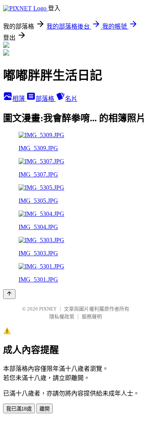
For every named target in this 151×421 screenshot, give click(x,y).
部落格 (46, 98)
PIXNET (48, 309)
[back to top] (9, 294)
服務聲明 (92, 316)
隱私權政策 (61, 316)
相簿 (19, 98)
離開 (44, 409)
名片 (71, 98)
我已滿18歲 (19, 409)
